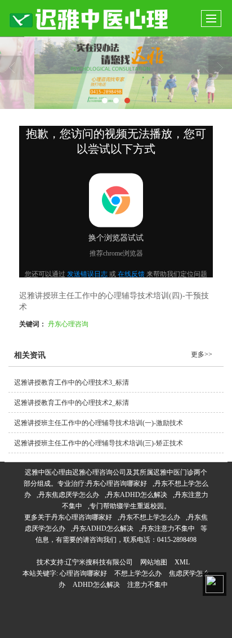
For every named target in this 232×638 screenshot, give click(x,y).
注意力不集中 (147, 585)
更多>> (201, 354)
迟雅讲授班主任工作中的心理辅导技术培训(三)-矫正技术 (98, 443)
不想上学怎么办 (138, 573)
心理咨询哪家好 (83, 573)
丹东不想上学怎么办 (149, 517)
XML (182, 562)
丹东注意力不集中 (168, 528)
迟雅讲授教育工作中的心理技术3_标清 (71, 382)
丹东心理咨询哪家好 (116, 483)
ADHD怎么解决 (96, 585)
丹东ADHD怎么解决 (136, 495)
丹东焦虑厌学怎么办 (68, 495)
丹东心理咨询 (68, 323)
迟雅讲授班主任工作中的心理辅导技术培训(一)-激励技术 (98, 423)
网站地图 (153, 562)
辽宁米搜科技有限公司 (99, 562)
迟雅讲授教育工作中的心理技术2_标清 (71, 403)
